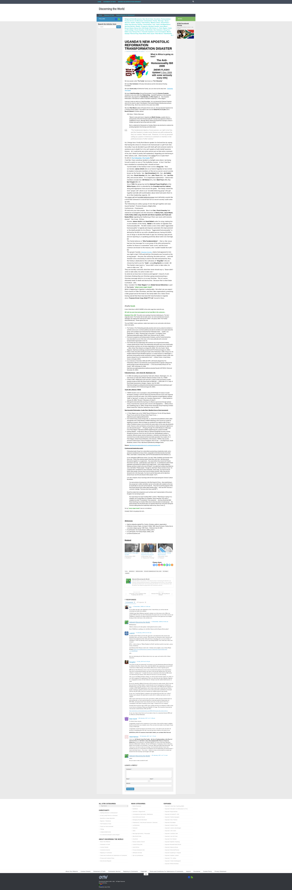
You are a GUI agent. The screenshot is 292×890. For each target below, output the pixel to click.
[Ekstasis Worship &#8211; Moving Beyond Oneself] (165, 547)
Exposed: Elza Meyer (170, 822)
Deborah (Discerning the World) (135, 51)
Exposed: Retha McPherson (172, 850)
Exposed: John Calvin (170, 830)
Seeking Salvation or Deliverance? (129, 2)
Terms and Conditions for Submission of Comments (113, 855)
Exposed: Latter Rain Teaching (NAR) (174, 806)
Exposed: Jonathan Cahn (171, 833)
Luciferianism (136, 825)
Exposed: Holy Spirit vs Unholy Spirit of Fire (176, 808)
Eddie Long (128, 32)
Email (151, 778)
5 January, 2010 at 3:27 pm (143, 632)
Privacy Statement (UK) (139, 850)
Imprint (188, 871)
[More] (172, 565)
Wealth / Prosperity (142, 26)
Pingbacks (142, 602)
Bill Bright (145, 28)
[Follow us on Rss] (119, 19)
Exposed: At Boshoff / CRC (172, 814)
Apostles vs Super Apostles (107, 818)
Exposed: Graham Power (171, 825)
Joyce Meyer (163, 26)
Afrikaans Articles (137, 852)
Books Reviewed (137, 806)
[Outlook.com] (167, 565)
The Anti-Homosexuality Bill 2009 (152, 571)
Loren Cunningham (160, 32)
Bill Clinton (153, 28)
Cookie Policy (207, 871)
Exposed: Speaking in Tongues (173, 852)
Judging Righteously (105, 832)
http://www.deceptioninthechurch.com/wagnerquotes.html (144, 445)
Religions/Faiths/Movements (133, 19)
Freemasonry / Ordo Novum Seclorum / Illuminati (145, 822)
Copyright (144, 871)
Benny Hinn (137, 28)
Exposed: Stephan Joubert (172, 855)
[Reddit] (159, 565)
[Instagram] (162, 565)
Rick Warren (159, 33)
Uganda (127, 573)
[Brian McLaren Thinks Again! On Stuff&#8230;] (132, 547)
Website (128, 783)
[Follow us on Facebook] (116, 19)
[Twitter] (156, 565)
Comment (129, 769)
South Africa (136, 847)
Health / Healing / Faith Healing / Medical (143, 22)
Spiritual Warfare (130, 26)
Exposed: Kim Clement (171, 839)
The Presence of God (105, 823)
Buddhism (135, 808)
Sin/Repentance (165, 24)
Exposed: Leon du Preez (171, 836)
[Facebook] (154, 565)
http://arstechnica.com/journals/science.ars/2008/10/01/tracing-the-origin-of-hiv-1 (148, 710)
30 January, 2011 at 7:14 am (160, 755)
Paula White (142, 33)
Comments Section (105, 850)
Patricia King (134, 33)
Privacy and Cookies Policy (107, 858)
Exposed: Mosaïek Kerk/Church (173, 844)
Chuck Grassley (139, 30)
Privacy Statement (220, 871)
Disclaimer (197, 871)
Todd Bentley (168, 33)
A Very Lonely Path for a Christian (109, 815)
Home (99, 2)
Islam (134, 830)
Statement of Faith (109, 2)
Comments (131, 602)
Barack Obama (129, 28)
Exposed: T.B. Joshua (170, 858)
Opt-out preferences (138, 855)
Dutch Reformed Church (139, 817)
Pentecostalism (165, 19)
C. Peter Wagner (162, 28)
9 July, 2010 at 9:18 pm (143, 661)
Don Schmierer (158, 30)
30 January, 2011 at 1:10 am (148, 736)
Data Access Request (105, 860)
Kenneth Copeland (148, 32)
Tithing (102, 829)
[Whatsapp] (164, 565)
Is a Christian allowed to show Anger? (110, 834)
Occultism (157, 19)
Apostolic (131, 571)
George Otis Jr (137, 32)
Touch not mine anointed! (106, 826)
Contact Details (104, 847)
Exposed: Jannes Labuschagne (173, 828)
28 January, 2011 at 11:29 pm (147, 718)
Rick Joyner (151, 33)
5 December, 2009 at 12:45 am (141, 606)
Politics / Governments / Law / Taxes (149, 24)
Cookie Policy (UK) (137, 844)
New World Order (148, 19)
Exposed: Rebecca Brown (171, 847)
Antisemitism (148, 21)
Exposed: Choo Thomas (171, 819)
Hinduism (135, 828)
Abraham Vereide (154, 26)
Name (128, 778)
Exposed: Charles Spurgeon (172, 817)
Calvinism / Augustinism (139, 811)
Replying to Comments (106, 852)
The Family (165, 571)
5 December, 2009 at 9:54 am (160, 621)
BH (130, 607)
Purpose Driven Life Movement (134, 21)
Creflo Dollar (149, 30)
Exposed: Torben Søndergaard (173, 860)
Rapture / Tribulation (105, 821)
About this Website (105, 841)
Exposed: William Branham (172, 863)
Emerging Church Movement (140, 819)
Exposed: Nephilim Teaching (172, 841)
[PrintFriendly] (169, 565)
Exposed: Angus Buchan (171, 811)
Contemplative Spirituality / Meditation (143, 814)
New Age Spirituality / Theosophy (141, 833)
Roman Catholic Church (139, 841)
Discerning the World (111, 8)
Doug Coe (167, 30)
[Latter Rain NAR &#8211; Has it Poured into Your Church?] (148, 547)
